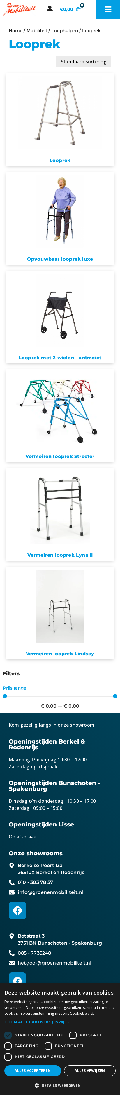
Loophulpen (64, 30)
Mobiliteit (37, 30)
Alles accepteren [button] (33, 1070)
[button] (60, 1022)
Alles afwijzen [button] (90, 1070)
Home (15, 30)
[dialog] (60, 1039)
